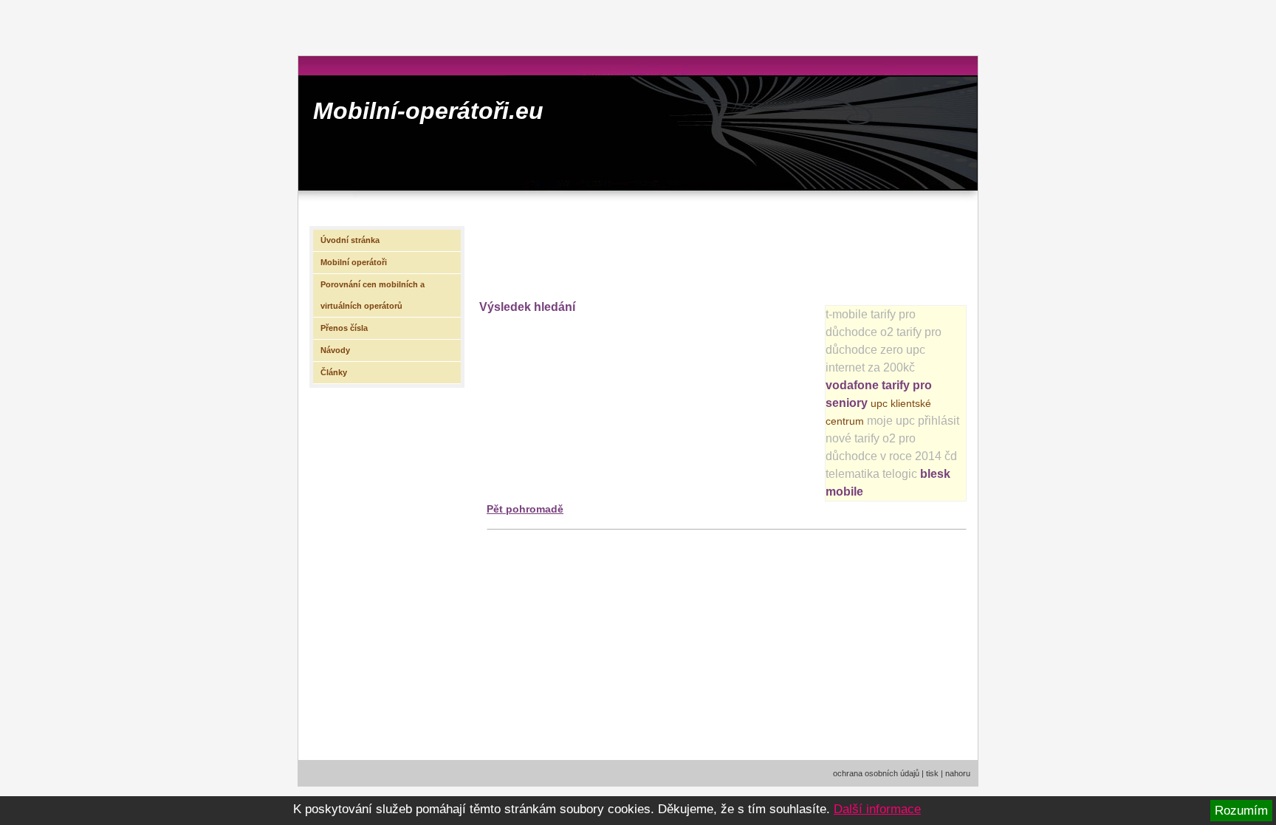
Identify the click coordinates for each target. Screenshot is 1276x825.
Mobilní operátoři (353, 262)
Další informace (877, 809)
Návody (335, 350)
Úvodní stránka (350, 240)
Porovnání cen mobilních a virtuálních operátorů (372, 295)
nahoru (957, 773)
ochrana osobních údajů (876, 773)
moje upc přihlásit (913, 420)
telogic (899, 474)
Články (333, 372)
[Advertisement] (748, 252)
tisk (932, 773)
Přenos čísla (344, 328)
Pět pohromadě (525, 509)
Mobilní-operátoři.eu (428, 110)
